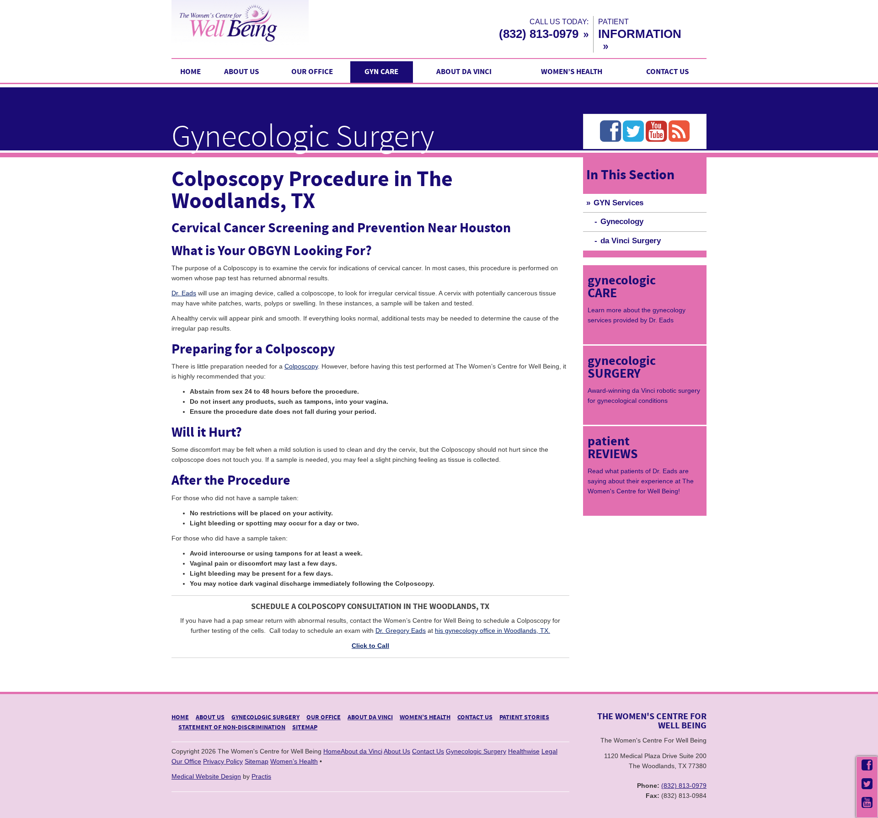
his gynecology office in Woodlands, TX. (492, 630)
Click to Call (370, 645)
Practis (261, 776)
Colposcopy (301, 366)
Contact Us (667, 71)
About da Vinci (464, 71)
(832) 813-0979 (538, 34)
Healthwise (524, 751)
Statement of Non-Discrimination (231, 727)
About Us (241, 71)
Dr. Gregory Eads (400, 630)
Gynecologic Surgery (265, 717)
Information (639, 34)
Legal (549, 751)
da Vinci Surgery (630, 240)
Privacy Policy (223, 761)
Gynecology (621, 221)
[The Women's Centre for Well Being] (278, 22)
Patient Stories (524, 717)
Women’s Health (571, 71)
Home (190, 71)
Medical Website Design (206, 776)
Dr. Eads (183, 293)
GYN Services (618, 202)
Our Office (312, 71)
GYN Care (381, 71)
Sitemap (304, 727)
